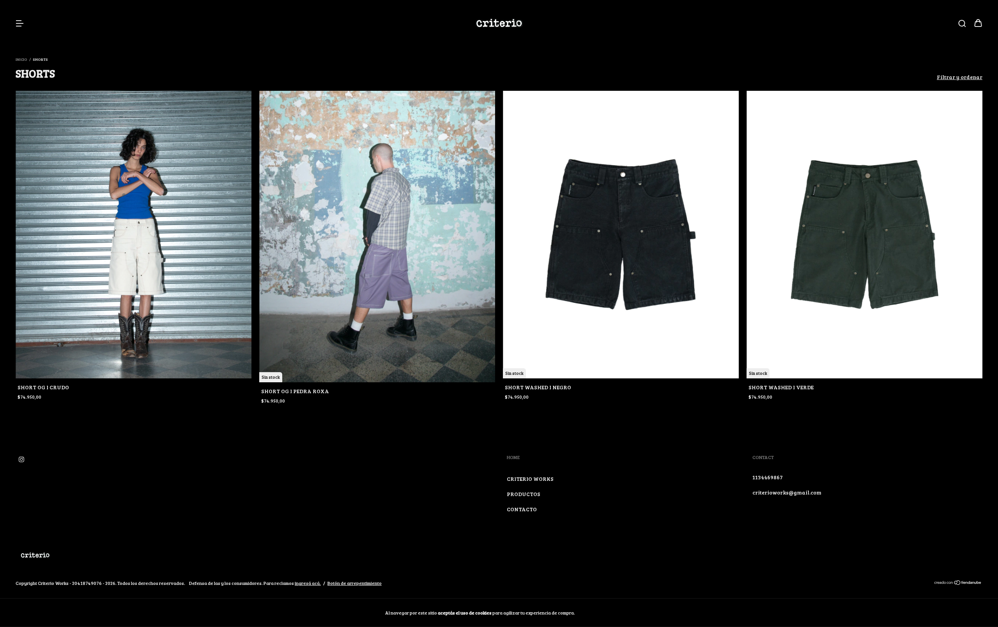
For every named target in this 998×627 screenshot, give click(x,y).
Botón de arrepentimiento (354, 583)
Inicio (21, 59)
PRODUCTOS (523, 494)
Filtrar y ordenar (959, 77)
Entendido (598, 612)
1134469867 (767, 477)
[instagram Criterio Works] (21, 459)
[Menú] (19, 23)
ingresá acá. (308, 583)
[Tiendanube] (958, 583)
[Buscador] (962, 23)
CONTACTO (522, 509)
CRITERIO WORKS (530, 478)
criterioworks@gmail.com (786, 492)
